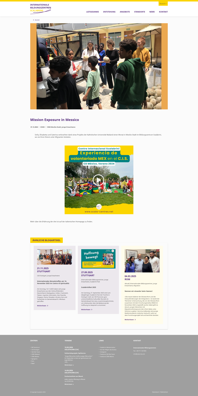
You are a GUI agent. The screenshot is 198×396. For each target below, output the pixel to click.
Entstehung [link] (109, 12)
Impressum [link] (155, 392)
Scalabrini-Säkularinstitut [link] (107, 347)
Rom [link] (32, 361)
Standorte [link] (139, 12)
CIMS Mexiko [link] (35, 356)
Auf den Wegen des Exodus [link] (108, 349)
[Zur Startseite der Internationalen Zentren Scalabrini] (40, 14)
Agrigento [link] (34, 359)
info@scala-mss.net (139, 354)
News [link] (152, 12)
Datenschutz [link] (164, 392)
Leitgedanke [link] (92, 12)
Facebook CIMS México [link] (107, 356)
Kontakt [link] (163, 12)
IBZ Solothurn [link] (35, 347)
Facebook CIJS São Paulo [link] (107, 354)
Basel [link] (32, 363)
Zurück (37, 20)
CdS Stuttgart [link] (35, 349)
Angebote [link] (125, 12)
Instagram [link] (103, 352)
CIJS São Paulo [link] (35, 352)
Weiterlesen (41, 306)
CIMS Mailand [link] (35, 354)
